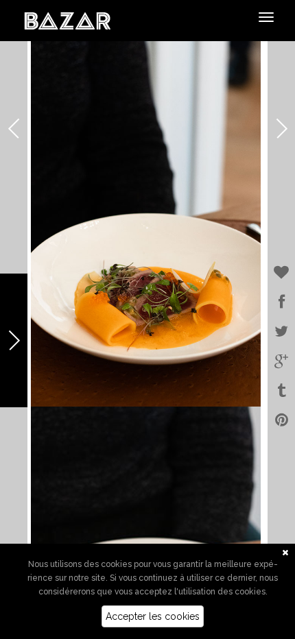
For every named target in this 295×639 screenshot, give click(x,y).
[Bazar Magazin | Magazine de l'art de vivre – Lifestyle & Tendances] (67, 20)
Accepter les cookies (153, 616)
